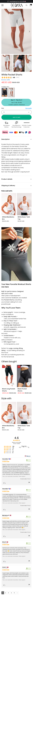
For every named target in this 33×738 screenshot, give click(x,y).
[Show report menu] (29, 483)
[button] (2, 5)
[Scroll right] (30, 209)
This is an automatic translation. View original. (13, 476)
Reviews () (5, 80)
